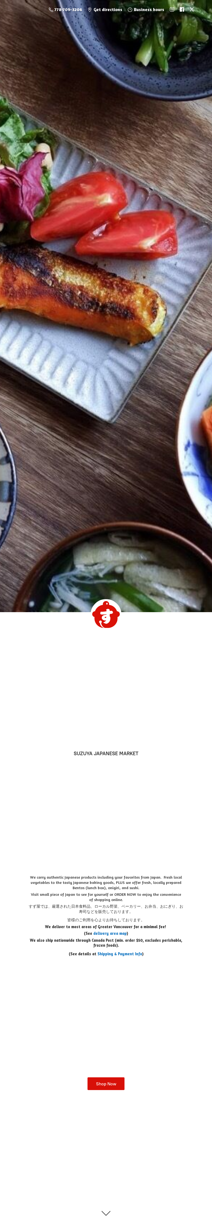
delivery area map (110, 933)
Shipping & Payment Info (119, 953)
